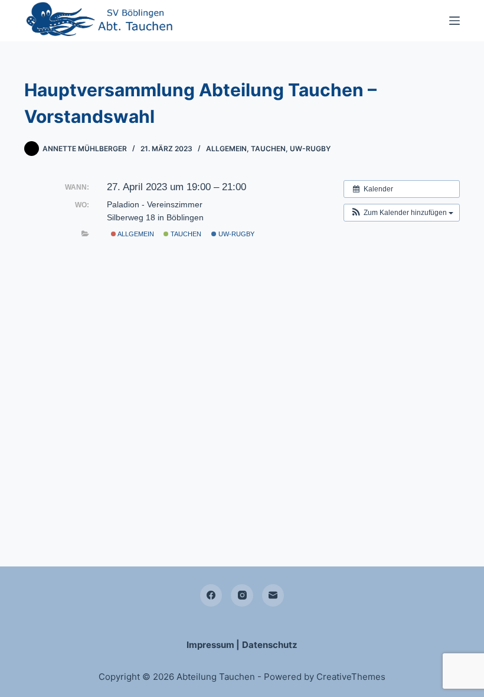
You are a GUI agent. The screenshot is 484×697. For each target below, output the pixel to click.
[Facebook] (211, 595)
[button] (401, 212)
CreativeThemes (350, 676)
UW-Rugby (310, 148)
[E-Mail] (273, 595)
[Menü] (454, 20)
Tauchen (268, 148)
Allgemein (226, 148)
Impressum (210, 644)
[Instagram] (242, 595)
